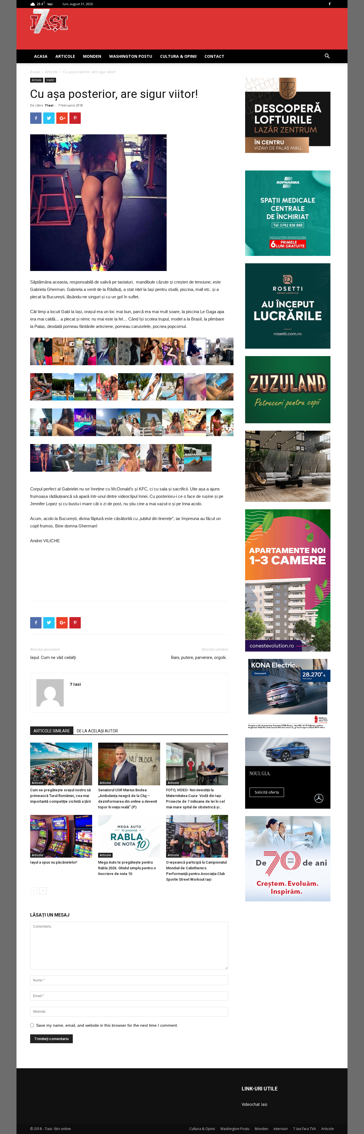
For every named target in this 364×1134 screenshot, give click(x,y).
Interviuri (281, 1128)
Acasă (35, 71)
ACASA (40, 56)
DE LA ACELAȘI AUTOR (97, 731)
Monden (92, 56)
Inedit (50, 80)
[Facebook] (329, 4)
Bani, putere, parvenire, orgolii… (199, 657)
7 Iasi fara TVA (304, 1128)
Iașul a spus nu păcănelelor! (53, 862)
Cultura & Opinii (178, 56)
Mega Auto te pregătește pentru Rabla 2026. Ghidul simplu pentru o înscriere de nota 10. (127, 868)
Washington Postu (130, 56)
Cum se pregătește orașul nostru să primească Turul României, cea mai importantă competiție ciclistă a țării (60, 796)
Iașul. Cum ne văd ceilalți (53, 657)
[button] (327, 56)
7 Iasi (49, 105)
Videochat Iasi (254, 1104)
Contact (214, 56)
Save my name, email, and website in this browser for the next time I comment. (107, 1025)
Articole (65, 56)
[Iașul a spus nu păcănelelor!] (61, 836)
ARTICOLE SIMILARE (52, 731)
